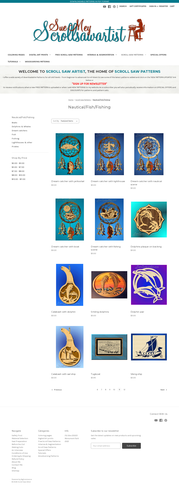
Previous (58, 390)
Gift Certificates (138, 6)
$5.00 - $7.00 (18, 167)
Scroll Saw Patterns (132, 54)
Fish (14, 134)
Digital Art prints (38, 54)
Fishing (15, 138)
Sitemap (15, 471)
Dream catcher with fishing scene (106, 248)
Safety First (17, 435)
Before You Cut (18, 444)
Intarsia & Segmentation (100, 54)
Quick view (69, 149)
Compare (68, 154)
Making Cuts (17, 447)
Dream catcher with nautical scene (146, 183)
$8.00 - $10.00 (18, 175)
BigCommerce (26, 479)
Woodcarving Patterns (37, 61)
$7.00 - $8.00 (18, 171)
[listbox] (69, 121)
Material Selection (20, 438)
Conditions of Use (20, 453)
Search (123, 6)
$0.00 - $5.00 (18, 163)
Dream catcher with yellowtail (67, 181)
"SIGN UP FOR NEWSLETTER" (89, 83)
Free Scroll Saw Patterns (69, 54)
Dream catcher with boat (65, 246)
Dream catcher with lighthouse (108, 181)
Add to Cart (69, 159)
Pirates (15, 146)
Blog (14, 468)
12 (124, 389)
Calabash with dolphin (63, 311)
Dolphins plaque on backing (146, 246)
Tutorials (13, 61)
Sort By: (56, 121)
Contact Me (17, 465)
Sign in (152, 6)
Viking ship (136, 374)
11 (119, 389)
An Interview (17, 450)
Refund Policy (18, 459)
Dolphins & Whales (21, 126)
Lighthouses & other (22, 142)
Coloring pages (16, 54)
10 (114, 389)
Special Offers (158, 54)
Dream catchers (19, 130)
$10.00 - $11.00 (18, 179)
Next (162, 390)
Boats (14, 122)
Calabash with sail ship (63, 374)
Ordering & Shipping (21, 456)
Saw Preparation (19, 441)
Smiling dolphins (100, 311)
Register (163, 6)
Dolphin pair (137, 311)
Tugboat (95, 374)
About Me (16, 462)
